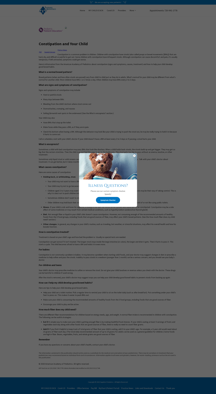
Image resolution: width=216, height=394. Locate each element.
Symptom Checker (108, 200)
